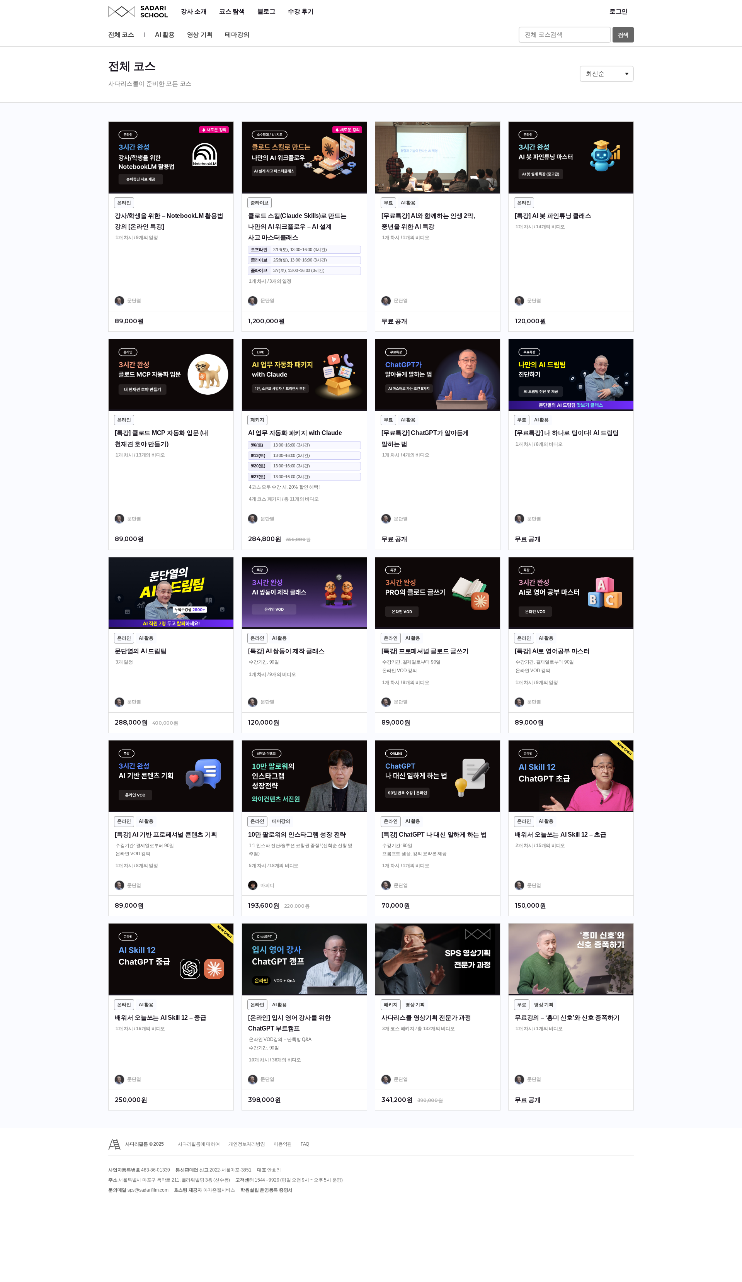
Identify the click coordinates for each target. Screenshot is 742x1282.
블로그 (266, 11)
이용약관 (283, 1144)
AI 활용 (165, 34)
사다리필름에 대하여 (199, 1144)
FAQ (305, 1144)
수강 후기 (301, 11)
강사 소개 (194, 11)
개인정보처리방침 (246, 1144)
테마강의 (237, 34)
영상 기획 (200, 34)
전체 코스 (121, 34)
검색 (623, 35)
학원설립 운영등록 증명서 (266, 1190)
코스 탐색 (232, 11)
